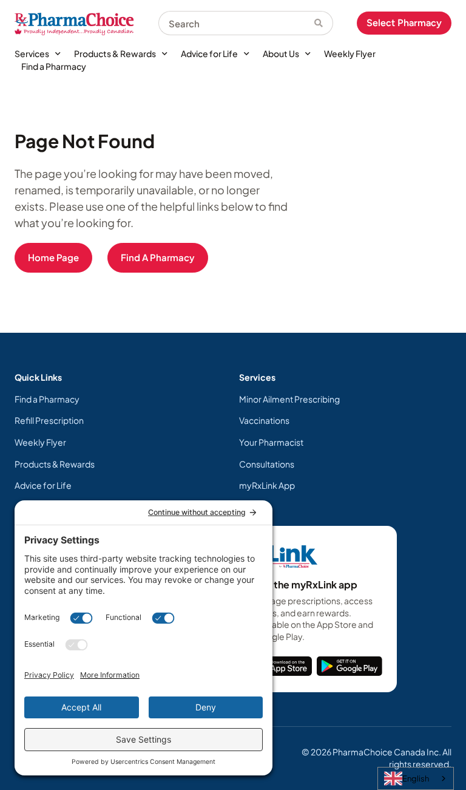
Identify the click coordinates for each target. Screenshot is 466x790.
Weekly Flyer (350, 53)
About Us (281, 53)
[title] (283, 666)
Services (32, 53)
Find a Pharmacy (53, 66)
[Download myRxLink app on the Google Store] (349, 666)
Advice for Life (209, 53)
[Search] (323, 23)
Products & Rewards (115, 53)
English (415, 778)
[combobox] (236, 23)
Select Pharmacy (404, 23)
